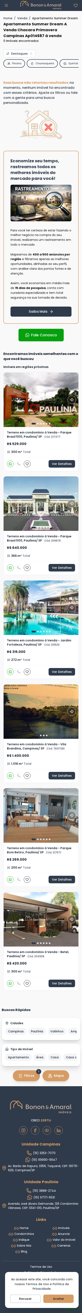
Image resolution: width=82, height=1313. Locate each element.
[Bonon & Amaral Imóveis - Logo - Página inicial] (41, 5)
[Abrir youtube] (47, 1130)
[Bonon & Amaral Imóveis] (41, 1107)
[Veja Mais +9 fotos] (41, 400)
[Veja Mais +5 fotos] (41, 815)
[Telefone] (18, 463)
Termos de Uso (37, 1284)
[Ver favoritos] (75, 5)
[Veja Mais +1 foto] (41, 919)
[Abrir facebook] (35, 1130)
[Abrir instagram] (23, 1130)
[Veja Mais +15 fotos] (41, 503)
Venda (22, 18)
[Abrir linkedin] (58, 1130)
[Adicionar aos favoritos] (27, 463)
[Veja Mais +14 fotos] (41, 607)
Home (7, 18)
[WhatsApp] (10, 463)
